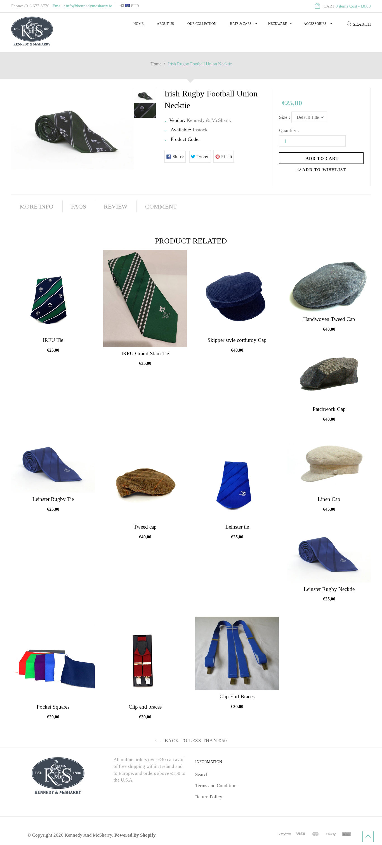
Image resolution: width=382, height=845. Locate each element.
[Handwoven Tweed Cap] (329, 281)
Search (202, 774)
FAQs (78, 206)
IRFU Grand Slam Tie (145, 353)
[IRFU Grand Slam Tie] (145, 298)
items (347, 6)
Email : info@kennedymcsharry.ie (82, 6)
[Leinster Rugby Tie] (53, 465)
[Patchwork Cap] (329, 375)
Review (116, 206)
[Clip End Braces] (237, 653)
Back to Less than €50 (195, 740)
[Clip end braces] (145, 658)
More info (36, 206)
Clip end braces (145, 707)
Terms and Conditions (217, 785)
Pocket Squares (53, 707)
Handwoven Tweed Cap (329, 319)
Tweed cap (145, 527)
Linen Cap (329, 499)
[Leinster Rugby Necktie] (329, 555)
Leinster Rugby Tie (53, 499)
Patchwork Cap (329, 409)
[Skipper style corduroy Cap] (237, 291)
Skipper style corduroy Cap (237, 340)
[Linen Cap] (329, 465)
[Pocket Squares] (53, 658)
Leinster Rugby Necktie (329, 589)
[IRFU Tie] (53, 291)
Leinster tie (237, 527)
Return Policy (208, 796)
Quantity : (289, 130)
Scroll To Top (368, 836)
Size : (284, 117)
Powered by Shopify (135, 835)
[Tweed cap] (145, 478)
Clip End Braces (237, 696)
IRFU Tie (53, 340)
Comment (161, 206)
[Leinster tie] (237, 478)
